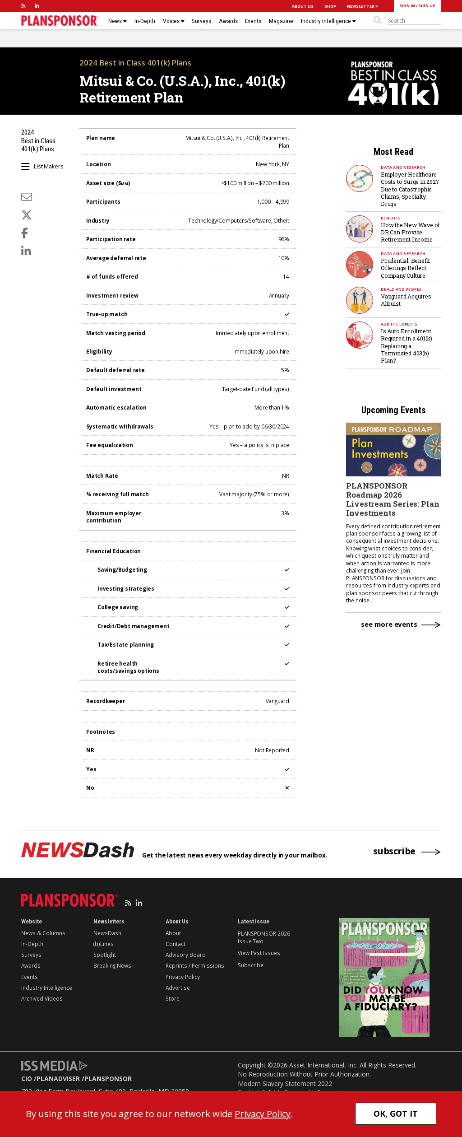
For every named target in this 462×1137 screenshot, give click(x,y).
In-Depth (144, 21)
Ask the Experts (399, 324)
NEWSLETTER (361, 6)
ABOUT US (303, 6)
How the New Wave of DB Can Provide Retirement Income (410, 232)
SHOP (330, 6)
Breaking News (112, 965)
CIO (26, 1078)
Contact (175, 943)
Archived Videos (42, 998)
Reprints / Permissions (195, 965)
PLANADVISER (58, 1078)
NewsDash (107, 933)
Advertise (178, 987)
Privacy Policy (183, 976)
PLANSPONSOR (108, 1078)
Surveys (201, 21)
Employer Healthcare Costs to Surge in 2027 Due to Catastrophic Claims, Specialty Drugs (410, 189)
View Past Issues (259, 952)
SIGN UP (426, 5)
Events (253, 21)
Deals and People (401, 289)
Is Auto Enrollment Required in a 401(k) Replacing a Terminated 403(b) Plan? (406, 345)
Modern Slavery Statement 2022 (285, 1083)
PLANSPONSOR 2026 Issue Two (264, 937)
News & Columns (43, 933)
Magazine (281, 21)
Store (173, 998)
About (173, 933)
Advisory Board (186, 954)
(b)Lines (103, 943)
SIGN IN (407, 5)
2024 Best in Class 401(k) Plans (135, 62)
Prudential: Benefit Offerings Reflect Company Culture (405, 268)
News (115, 21)
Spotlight (104, 954)
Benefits (391, 218)
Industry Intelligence (326, 21)
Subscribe (250, 965)
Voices (172, 21)
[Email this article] (26, 196)
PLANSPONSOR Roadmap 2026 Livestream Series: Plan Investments (392, 499)
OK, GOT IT (396, 1113)
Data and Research (403, 167)
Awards (228, 21)
